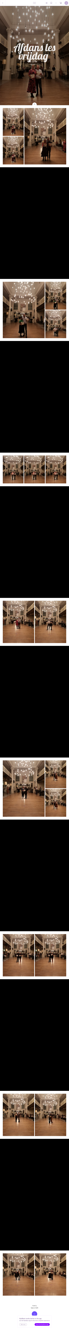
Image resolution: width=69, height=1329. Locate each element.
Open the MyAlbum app (42, 1324)
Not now (23, 1324)
